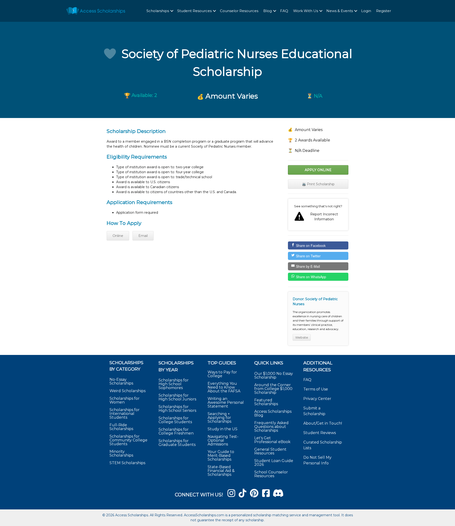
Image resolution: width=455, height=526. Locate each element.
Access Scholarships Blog (272, 413)
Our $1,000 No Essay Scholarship (273, 375)
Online (118, 236)
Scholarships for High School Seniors (177, 408)
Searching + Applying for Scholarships (219, 418)
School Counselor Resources (271, 474)
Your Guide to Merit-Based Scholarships (221, 455)
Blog (267, 11)
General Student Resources (270, 451)
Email (143, 236)
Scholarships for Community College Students (128, 440)
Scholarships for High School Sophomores (174, 384)
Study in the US (222, 429)
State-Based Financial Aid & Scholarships (221, 471)
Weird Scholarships (127, 391)
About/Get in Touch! (322, 423)
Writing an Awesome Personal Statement (226, 402)
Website (301, 337)
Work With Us (305, 11)
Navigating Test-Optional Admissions (223, 440)
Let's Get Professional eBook (272, 440)
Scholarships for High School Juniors (177, 397)
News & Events (339, 11)
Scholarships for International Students (124, 414)
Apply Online (318, 170)
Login (366, 11)
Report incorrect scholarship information (318, 214)
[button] (172, 11)
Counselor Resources (239, 11)
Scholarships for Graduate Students (177, 443)
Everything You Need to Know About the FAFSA (224, 387)
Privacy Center (317, 398)
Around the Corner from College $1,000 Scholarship (273, 389)
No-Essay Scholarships (121, 381)
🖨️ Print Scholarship (318, 184)
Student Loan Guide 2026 (273, 462)
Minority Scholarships (121, 453)
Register (383, 11)
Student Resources (194, 11)
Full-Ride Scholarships (121, 427)
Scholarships (157, 11)
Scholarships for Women (124, 400)
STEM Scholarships (127, 463)
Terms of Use (315, 389)
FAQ (284, 11)
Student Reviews (319, 433)
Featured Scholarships (266, 402)
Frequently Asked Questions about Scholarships (271, 427)
